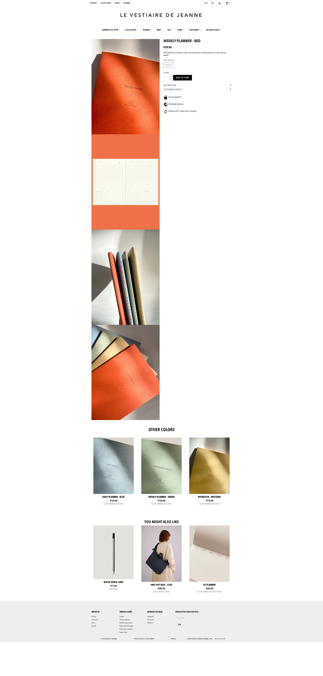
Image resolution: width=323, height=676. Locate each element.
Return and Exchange (126, 626)
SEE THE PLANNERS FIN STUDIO (113, 504)
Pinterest (150, 623)
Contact (121, 616)
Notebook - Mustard (209, 497)
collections (106, 3)
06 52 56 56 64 (220, 639)
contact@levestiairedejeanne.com (199, 639)
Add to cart (182, 78)
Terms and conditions (126, 629)
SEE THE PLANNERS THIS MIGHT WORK (209, 592)
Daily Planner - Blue (113, 497)
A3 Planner (209, 585)
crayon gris (113, 589)
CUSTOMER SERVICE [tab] (172, 89)
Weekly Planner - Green (161, 497)
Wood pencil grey (114, 582)
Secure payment (124, 620)
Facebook (150, 620)
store (117, 3)
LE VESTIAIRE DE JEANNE (161, 15)
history (93, 3)
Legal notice (123, 632)
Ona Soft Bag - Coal (161, 585)
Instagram (150, 616)
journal (126, 3)
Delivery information (125, 623)
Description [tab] (169, 85)
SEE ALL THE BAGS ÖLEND (161, 592)
